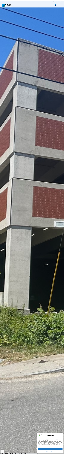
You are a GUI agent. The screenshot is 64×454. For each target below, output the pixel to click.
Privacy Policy (52, 451)
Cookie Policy (48, 451)
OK (50, 448)
